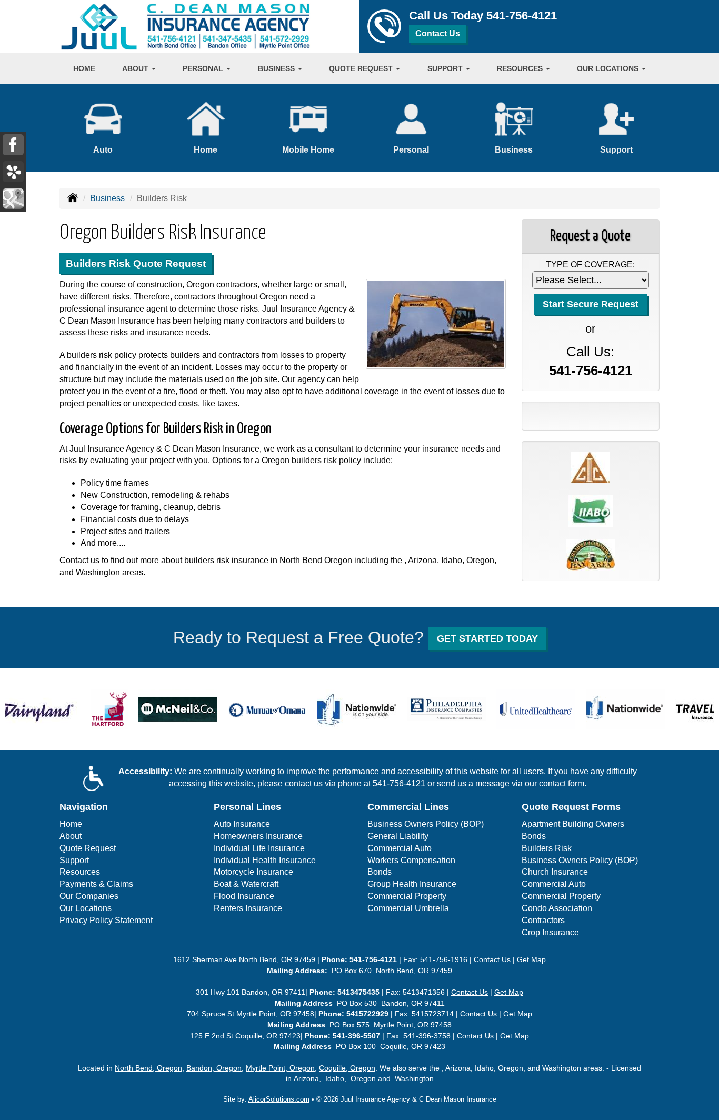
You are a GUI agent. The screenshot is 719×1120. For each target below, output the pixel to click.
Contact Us (437, 33)
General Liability (397, 836)
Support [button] (446, 68)
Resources (79, 871)
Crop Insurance (550, 932)
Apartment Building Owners (573, 823)
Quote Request (87, 848)
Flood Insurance (244, 896)
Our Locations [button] (609, 68)
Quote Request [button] (362, 68)
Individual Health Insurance (265, 860)
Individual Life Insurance (259, 848)
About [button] (136, 68)
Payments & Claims (96, 883)
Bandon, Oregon (214, 1068)
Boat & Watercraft (246, 883)
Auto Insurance (242, 823)
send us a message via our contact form (510, 783)
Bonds (379, 871)
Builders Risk (547, 848)
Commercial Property (406, 896)
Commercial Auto (399, 848)
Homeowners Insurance (258, 836)
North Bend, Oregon (148, 1068)
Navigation (83, 807)
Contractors (543, 920)
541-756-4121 (521, 15)
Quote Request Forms (571, 807)
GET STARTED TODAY (487, 638)
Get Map (531, 959)
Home (84, 68)
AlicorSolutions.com (278, 1099)
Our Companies (88, 896)
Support (74, 860)
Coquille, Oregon (347, 1068)
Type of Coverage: (590, 264)
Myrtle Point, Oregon (280, 1068)
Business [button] (277, 68)
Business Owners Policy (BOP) (425, 823)
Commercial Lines (408, 807)
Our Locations (85, 908)
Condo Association (557, 908)
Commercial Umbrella (408, 908)
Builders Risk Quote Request (136, 263)
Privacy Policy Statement (106, 920)
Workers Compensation (411, 860)
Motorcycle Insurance (253, 871)
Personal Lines (247, 807)
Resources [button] (521, 68)
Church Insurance (555, 871)
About (70, 836)
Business (107, 198)
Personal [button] (204, 68)
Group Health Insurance (411, 883)
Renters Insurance (248, 908)
